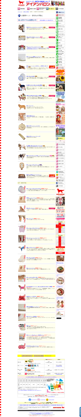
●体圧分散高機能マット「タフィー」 (33, 306)
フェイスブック (34, 399)
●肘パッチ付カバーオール (31, 247)
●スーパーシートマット (31, 268)
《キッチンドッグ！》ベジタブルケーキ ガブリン (60, 297)
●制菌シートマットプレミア (31, 197)
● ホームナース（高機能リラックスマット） (34, 56)
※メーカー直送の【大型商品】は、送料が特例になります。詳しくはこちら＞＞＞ (29, 390)
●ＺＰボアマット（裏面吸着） (32, 316)
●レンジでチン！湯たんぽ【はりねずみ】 (34, 188)
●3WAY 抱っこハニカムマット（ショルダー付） (35, 27)
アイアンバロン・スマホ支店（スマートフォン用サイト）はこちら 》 (41, 410)
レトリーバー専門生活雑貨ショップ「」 (41, 413)
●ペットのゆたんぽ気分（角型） (32, 277)
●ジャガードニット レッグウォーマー (33, 237)
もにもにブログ (51, 399)
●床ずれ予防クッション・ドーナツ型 (33, 125)
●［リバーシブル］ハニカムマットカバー (34, 46)
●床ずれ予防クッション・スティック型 (33, 136)
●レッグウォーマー (30, 105)
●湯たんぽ (29, 325)
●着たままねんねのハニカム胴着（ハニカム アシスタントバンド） (38, 155)
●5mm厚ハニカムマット (31, 208)
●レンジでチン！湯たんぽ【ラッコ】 (33, 164)
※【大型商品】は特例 (59, 374)
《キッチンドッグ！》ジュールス (59, 275)
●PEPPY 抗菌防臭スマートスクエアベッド (34, 174)
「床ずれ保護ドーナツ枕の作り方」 (46, 20)
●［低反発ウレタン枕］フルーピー (33, 345)
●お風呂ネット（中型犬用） (32, 296)
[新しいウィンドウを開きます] (41, 9)
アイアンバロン (20, 11)
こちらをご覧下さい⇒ (51, 396)
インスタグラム (42, 399)
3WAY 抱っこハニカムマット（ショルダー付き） (35, 47)
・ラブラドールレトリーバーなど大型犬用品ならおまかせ (41, 412)
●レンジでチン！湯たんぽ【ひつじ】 (33, 228)
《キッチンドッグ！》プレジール (59, 286)
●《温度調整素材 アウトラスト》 (40, 286)
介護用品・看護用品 (26, 11)
